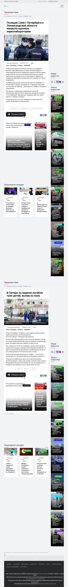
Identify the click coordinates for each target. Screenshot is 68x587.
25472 (55, 228)
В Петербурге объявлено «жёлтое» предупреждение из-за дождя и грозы (57, 106)
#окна (33, 369)
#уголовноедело (37, 108)
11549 (20, 399)
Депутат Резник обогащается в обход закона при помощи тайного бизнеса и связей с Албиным (18, 143)
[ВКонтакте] (41, 115)
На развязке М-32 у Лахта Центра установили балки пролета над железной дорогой (56, 214)
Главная (8, 564)
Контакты (23, 566)
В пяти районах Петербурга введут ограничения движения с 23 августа (56, 431)
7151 (55, 447)
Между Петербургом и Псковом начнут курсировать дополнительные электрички (57, 376)
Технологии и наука (56, 495)
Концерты (58, 530)
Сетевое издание (43, 573)
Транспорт (12, 190)
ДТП (30, 16)
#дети (26, 369)
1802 (55, 174)
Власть (27, 124)
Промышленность (56, 206)
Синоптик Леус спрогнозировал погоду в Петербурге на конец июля (57, 270)
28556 (8, 461)
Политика (58, 242)
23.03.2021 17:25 (24, 63)
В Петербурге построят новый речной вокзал (57, 451)
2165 (55, 250)
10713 (55, 425)
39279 (24, 200)
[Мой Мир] (46, 115)
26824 (39, 200)
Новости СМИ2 (9, 414)
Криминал (26, 16)
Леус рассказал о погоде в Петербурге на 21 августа (57, 486)
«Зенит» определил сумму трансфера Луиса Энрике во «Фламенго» (57, 233)
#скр (18, 369)
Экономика (25, 564)
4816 (55, 386)
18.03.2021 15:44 (26, 327)
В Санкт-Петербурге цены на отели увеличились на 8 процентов (57, 179)
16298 (39, 392)
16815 (20, 137)
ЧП (4, 16)
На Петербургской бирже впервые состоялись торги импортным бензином (56, 521)
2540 (55, 208)
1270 (55, 120)
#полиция (13, 108)
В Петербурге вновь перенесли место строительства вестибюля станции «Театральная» (57, 160)
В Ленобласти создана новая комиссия (56, 254)
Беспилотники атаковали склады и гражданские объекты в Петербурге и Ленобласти (25, 208)
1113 (55, 154)
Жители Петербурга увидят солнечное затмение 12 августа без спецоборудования (27, 469)
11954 (55, 482)
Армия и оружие (25, 190)
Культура (41, 564)
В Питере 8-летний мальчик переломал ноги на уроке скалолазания (42, 401)
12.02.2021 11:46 (13, 399)
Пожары (20, 16)
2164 (55, 533)
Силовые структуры (11, 16)
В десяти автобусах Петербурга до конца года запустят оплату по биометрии (57, 503)
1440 (55, 370)
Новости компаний (12, 566)
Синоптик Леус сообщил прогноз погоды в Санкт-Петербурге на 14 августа (42, 469)
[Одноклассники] (43, 115)
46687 (8, 200)
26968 (24, 461)
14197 (55, 265)
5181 (55, 409)
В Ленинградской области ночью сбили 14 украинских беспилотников (42, 207)
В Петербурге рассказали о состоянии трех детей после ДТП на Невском (57, 468)
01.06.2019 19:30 (13, 137)
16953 (39, 131)
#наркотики (24, 108)
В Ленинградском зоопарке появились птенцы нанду (57, 125)
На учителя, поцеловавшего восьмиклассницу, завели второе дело (18, 404)
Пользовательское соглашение (34, 578)
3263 (55, 463)
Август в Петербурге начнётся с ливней (55, 198)
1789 (55, 100)
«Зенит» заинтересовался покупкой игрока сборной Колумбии (57, 143)
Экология (58, 97)
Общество (58, 115)
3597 (55, 515)
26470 (39, 461)
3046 (55, 498)
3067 (55, 194)
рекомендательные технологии (47, 583)
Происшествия (40, 124)
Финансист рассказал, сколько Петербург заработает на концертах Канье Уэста (57, 539)
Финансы (58, 169)
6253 (55, 138)
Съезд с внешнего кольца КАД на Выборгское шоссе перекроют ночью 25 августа (56, 393)
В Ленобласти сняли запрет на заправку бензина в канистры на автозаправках (10, 207)
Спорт (59, 133)
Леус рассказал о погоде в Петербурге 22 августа (56, 413)
